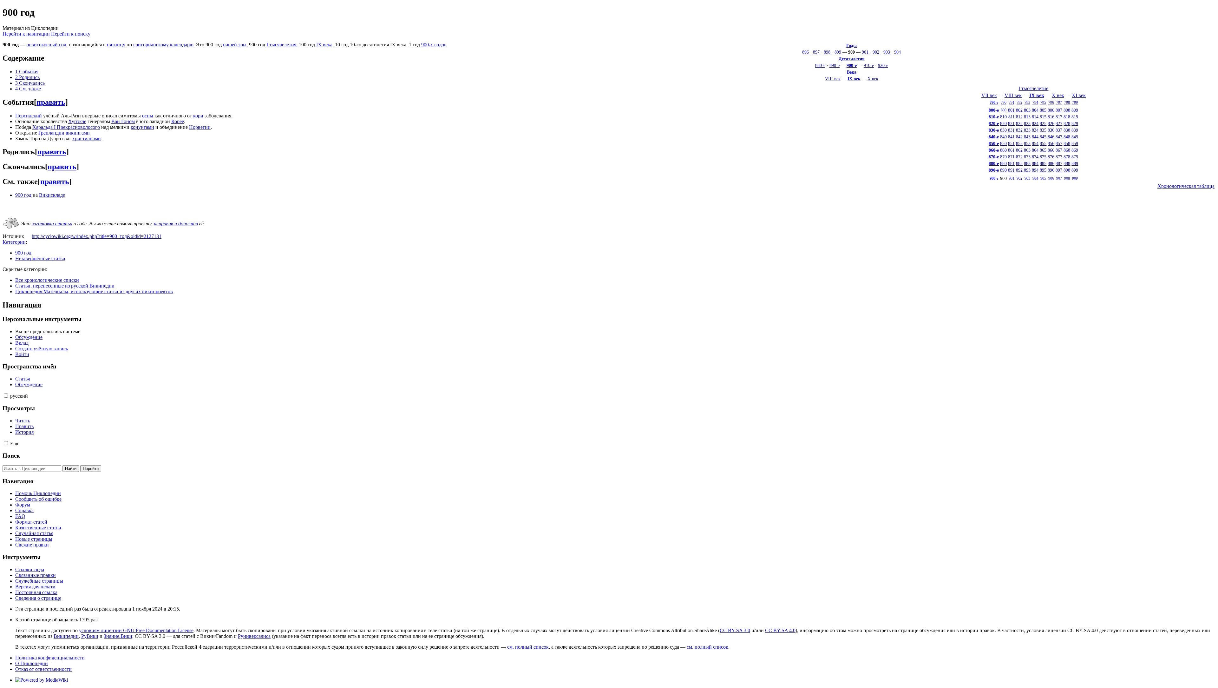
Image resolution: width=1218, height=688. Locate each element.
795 (1043, 102)
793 (1027, 102)
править (50, 102)
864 (1035, 150)
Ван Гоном (123, 121)
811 (1011, 116)
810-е (994, 116)
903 (887, 52)
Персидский (28, 115)
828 (1067, 123)
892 (1019, 170)
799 (1075, 102)
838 (1067, 130)
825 (1043, 123)
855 (1043, 143)
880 (1003, 163)
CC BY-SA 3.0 (735, 630)
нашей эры (234, 44)
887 (1059, 163)
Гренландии (51, 133)
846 (1051, 136)
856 (1051, 143)
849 (1074, 136)
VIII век (833, 78)
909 (1075, 178)
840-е (994, 136)
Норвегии (200, 127)
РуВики (89, 636)
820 (1003, 123)
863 (1027, 150)
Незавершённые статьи (40, 258)
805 (1043, 110)
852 (1019, 143)
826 (1051, 123)
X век (873, 78)
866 (1051, 150)
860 (1003, 150)
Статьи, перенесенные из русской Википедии (65, 285)
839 (1074, 130)
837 (1059, 130)
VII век (989, 95)
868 (1067, 150)
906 (1051, 178)
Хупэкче (77, 121)
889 (1074, 163)
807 (1059, 110)
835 (1043, 130)
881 (1011, 163)
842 (1019, 136)
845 (1043, 136)
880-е (820, 65)
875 (1043, 156)
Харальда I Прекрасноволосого (66, 127)
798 (1067, 102)
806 (1051, 110)
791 (1011, 102)
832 (1019, 130)
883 (1027, 163)
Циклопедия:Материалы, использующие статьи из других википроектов (94, 291)
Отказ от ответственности (43, 669)
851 (1011, 143)
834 (1035, 130)
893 (1027, 170)
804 (1035, 110)
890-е (834, 65)
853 (1027, 143)
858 (1067, 143)
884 (1035, 163)
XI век (1079, 95)
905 (1043, 178)
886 (1051, 163)
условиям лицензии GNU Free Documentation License (136, 630)
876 (1051, 156)
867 (1059, 150)
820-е (994, 123)
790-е (994, 102)
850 (1003, 143)
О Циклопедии (31, 663)
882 (1019, 163)
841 (1011, 136)
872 (1019, 156)
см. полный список (528, 647)
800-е (994, 110)
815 (1043, 116)
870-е (994, 156)
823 (1027, 123)
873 (1027, 156)
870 (1003, 156)
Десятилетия (852, 58)
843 (1027, 136)
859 (1074, 143)
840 (1003, 136)
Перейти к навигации (26, 33)
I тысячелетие (1033, 88)
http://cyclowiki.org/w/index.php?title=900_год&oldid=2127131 (96, 236)
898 (828, 52)
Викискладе (52, 195)
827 (1059, 123)
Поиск (11, 455)
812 (1019, 116)
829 (1074, 123)
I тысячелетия (281, 44)
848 (1067, 136)
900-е (852, 65)
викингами (78, 133)
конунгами (142, 127)
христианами (86, 138)
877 (1059, 156)
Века (851, 72)
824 (1035, 123)
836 (1051, 130)
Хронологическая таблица (1186, 186)
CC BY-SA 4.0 (780, 630)
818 (1067, 116)
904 (897, 52)
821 (1011, 123)
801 (1011, 110)
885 (1043, 163)
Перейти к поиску (70, 33)
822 (1019, 123)
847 (1059, 136)
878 (1067, 156)
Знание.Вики (118, 636)
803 (1027, 110)
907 (1059, 178)
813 (1027, 116)
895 (1043, 170)
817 (1059, 116)
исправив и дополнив (176, 223)
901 (866, 52)
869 (1074, 150)
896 (806, 52)
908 (1067, 178)
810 (1003, 116)
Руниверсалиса (254, 636)
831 (1011, 130)
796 (1051, 102)
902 (877, 52)
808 (1067, 110)
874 (1035, 156)
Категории (14, 242)
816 (1051, 116)
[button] (6, 396)
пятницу (116, 44)
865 (1043, 150)
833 (1027, 130)
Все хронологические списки (47, 280)
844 (1035, 136)
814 (1035, 116)
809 (1074, 110)
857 (1059, 143)
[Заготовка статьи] (11, 229)
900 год (23, 195)
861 (1011, 150)
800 (1003, 110)
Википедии (66, 636)
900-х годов (434, 44)
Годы (851, 45)
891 (1011, 170)
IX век (854, 78)
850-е (994, 143)
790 (1003, 102)
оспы (147, 115)
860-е (994, 150)
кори (198, 115)
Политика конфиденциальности (50, 657)
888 (1067, 163)
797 (1059, 102)
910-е (869, 65)
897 (817, 52)
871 (1011, 156)
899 (838, 52)
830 (1003, 130)
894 (1035, 170)
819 (1074, 116)
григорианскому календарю (163, 44)
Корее (177, 121)
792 (1019, 102)
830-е (994, 130)
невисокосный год (46, 44)
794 (1035, 102)
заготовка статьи (52, 223)
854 (1035, 143)
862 (1019, 150)
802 (1019, 110)
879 (1074, 156)
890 (1003, 170)
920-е (883, 65)
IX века (324, 44)
